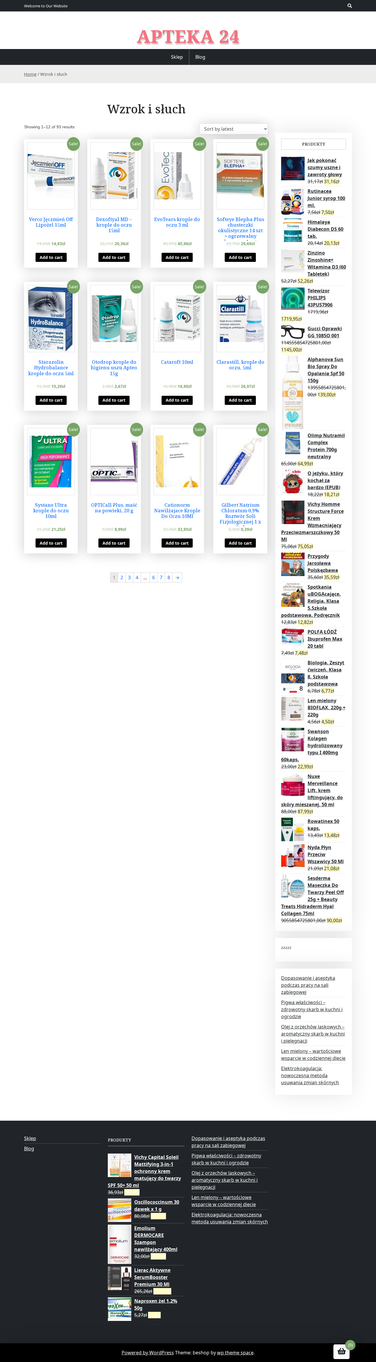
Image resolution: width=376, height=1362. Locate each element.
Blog (200, 57)
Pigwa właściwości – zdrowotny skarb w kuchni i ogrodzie (312, 1009)
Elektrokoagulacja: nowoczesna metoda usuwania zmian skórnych (310, 1075)
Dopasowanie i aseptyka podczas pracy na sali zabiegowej (308, 985)
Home (30, 74)
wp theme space (235, 1352)
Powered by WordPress (148, 1352)
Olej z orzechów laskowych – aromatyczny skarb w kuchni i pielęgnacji (313, 1033)
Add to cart (51, 257)
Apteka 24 (188, 36)
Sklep (177, 57)
